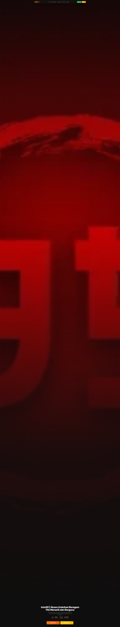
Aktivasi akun (67, 622)
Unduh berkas (53, 622)
